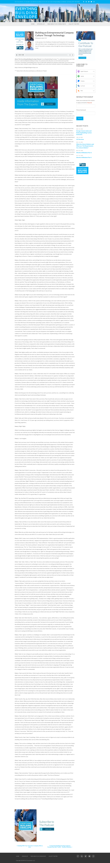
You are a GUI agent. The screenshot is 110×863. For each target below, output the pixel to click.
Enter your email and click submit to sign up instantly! (85, 101)
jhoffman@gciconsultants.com (30, 790)
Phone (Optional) (81, 110)
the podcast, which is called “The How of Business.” (46, 775)
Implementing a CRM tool (57, 333)
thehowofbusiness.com (56, 773)
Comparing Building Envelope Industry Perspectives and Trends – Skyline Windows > (59, 846)
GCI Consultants (26, 113)
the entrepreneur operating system (55, 305)
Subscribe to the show (23, 71)
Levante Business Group (42, 116)
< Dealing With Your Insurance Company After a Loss (30, 846)
